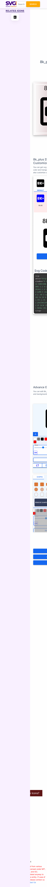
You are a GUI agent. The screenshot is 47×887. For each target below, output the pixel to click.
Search (33, 4)
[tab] (38, 477)
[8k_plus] (15, 17)
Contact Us (31, 882)
